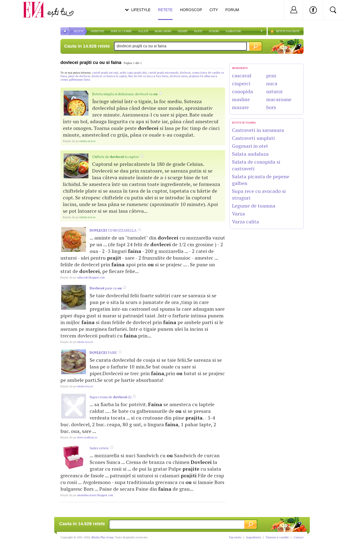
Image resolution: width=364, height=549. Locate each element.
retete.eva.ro (79, 141)
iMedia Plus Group (102, 537)
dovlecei (185, 72)
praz (271, 75)
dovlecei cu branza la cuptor (109, 76)
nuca (271, 83)
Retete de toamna (244, 122)
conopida (242, 91)
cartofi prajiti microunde (163, 72)
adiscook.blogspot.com (82, 277)
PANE (103, 352)
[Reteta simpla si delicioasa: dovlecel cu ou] (76, 103)
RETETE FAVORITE (288, 31)
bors (271, 107)
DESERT (183, 31)
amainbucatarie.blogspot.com (86, 495)
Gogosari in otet (250, 146)
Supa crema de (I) (110, 397)
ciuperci (241, 83)
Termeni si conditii (277, 537)
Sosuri (214, 31)
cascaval (241, 75)
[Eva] (36, 5)
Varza (238, 213)
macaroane (278, 99)
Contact (298, 537)
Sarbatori (233, 31)
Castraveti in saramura (258, 130)
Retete (165, 10)
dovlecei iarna (178, 76)
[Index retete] (73, 457)
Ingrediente (253, 537)
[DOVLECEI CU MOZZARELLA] (73, 239)
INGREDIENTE (240, 68)
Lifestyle (141, 10)
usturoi (274, 91)
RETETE (79, 31)
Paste (198, 31)
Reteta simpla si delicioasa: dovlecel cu (124, 94)
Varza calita (245, 221)
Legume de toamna (253, 205)
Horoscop (191, 10)
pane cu (106, 288)
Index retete (99, 448)
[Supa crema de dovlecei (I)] (73, 406)
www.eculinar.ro (78, 437)
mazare (240, 107)
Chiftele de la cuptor (115, 156)
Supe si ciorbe (121, 31)
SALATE (143, 31)
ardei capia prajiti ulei (133, 72)
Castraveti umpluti (253, 138)
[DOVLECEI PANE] (73, 361)
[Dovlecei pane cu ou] (73, 297)
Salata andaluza (250, 154)
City (213, 10)
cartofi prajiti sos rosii (105, 72)
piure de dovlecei (79, 76)
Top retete (235, 537)
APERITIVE (97, 31)
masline (241, 99)
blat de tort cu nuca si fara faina (148, 76)
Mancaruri (163, 31)
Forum (232, 10)
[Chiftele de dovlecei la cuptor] (76, 165)
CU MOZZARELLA (113, 230)
